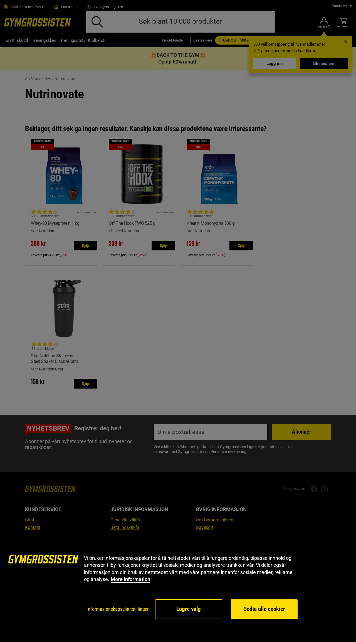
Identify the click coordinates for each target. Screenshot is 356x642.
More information (130, 579)
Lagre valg (188, 609)
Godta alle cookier (264, 609)
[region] (178, 587)
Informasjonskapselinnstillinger (117, 609)
